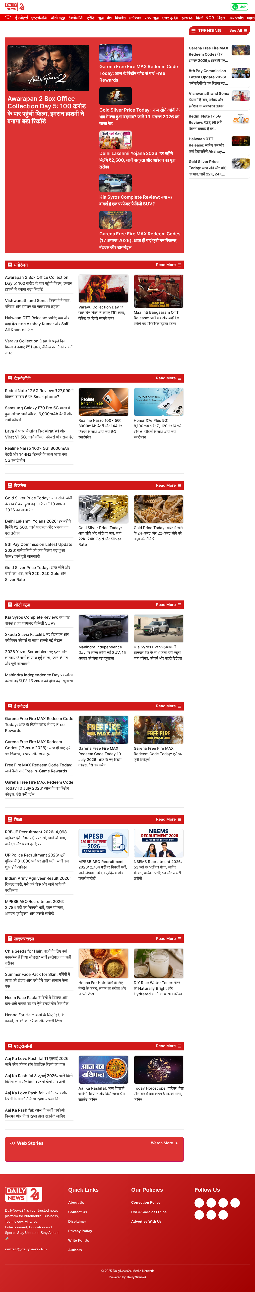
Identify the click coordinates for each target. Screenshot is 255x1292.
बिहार (221, 17)
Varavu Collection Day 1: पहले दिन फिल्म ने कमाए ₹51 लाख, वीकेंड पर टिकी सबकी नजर (39, 346)
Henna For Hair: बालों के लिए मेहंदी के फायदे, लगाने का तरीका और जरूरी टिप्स (102, 988)
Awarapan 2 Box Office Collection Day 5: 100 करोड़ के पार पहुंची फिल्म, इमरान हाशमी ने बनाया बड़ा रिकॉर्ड (46, 110)
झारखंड (187, 17)
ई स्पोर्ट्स (21, 17)
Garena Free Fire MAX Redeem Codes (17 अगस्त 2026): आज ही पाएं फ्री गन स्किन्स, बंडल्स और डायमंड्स (140, 240)
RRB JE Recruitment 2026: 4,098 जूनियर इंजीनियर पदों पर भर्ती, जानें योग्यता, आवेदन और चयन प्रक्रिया (36, 837)
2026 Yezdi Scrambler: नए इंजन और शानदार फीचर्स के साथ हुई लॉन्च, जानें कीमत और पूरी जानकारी (36, 657)
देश (109, 17)
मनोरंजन (135, 17)
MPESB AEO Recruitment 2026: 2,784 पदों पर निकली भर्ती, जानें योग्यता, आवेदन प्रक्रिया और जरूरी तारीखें (34, 907)
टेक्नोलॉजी (75, 17)
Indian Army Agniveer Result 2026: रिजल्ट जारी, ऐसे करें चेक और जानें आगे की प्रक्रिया (38, 884)
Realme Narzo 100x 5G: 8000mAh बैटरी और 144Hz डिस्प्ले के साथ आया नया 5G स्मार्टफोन (37, 454)
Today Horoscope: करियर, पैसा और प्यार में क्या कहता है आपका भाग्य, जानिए (159, 1094)
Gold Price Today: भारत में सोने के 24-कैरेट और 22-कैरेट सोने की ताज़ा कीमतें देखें (158, 533)
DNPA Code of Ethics (149, 1212)
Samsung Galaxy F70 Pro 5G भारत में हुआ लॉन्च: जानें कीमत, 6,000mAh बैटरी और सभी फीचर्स (38, 413)
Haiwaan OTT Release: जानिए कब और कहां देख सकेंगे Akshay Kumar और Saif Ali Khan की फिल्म (37, 323)
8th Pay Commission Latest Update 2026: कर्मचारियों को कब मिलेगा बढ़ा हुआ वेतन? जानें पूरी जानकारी (38, 550)
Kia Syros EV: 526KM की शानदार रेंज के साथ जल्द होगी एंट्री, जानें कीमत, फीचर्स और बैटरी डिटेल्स (158, 653)
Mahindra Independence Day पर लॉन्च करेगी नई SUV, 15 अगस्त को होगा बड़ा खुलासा (102, 653)
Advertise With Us (146, 1221)
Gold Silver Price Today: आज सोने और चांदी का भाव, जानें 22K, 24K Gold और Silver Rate (37, 573)
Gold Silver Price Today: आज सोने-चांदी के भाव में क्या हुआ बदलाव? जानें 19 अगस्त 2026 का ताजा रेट (139, 116)
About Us (76, 1202)
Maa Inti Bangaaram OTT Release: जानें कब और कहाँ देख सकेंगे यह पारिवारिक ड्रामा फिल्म (157, 318)
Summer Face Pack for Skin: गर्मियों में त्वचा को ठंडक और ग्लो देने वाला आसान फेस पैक (37, 980)
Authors (75, 1250)
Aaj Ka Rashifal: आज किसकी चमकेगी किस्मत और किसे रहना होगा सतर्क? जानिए (101, 1094)
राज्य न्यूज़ (152, 17)
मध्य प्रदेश (236, 17)
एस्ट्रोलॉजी (39, 17)
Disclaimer (77, 1221)
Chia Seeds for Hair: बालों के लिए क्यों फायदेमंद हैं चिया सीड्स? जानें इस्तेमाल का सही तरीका (38, 957)
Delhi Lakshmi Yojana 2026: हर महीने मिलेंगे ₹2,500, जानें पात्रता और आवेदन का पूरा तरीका (137, 160)
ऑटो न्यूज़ (58, 17)
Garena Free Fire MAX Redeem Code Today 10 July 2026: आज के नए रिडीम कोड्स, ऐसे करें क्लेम (39, 788)
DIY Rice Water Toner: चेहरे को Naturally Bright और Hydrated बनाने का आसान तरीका (158, 988)
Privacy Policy (80, 1231)
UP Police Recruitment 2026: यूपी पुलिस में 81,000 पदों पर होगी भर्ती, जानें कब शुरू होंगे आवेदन (37, 861)
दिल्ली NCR (205, 17)
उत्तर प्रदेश (170, 17)
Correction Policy (146, 1202)
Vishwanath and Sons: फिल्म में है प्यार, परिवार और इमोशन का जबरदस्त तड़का (209, 99)
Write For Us (78, 1240)
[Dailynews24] (15, 7)
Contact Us (77, 1212)
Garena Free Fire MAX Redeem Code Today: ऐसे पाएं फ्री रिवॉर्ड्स (158, 754)
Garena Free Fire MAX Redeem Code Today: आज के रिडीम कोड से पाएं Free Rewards (138, 73)
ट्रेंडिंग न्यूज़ (95, 17)
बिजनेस (120, 17)
